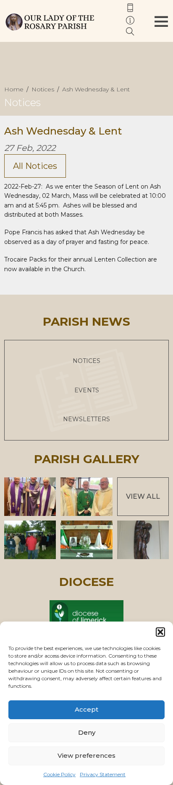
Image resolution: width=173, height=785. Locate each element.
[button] (160, 632)
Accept (86, 709)
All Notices (35, 166)
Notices (86, 361)
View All (143, 496)
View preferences (86, 755)
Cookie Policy (59, 774)
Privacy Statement (103, 774)
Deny (86, 732)
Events (86, 390)
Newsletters (86, 419)
